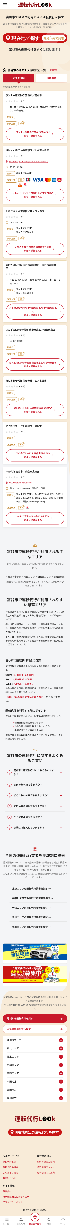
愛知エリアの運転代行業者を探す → (31, 917)
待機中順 (51, 78)
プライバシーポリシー (14, 1202)
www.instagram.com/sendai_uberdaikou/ (28, 161)
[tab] (35, 1018)
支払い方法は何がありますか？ (28, 806)
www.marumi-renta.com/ (20, 482)
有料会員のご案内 (46, 1172)
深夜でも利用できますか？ (25, 784)
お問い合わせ (9, 1178)
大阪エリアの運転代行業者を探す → (31, 907)
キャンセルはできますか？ (25, 816)
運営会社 (7, 1191)
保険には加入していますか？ (27, 827)
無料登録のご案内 (46, 1161)
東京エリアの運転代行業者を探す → (31, 888)
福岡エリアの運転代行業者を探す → (31, 927)
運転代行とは (9, 1161)
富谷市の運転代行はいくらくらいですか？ (31, 772)
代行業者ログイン (46, 1167)
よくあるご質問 (10, 1172)
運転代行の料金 (10, 1167)
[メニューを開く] (5, 4)
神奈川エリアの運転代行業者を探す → (32, 898)
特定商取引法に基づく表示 (16, 1196)
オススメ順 (19, 78)
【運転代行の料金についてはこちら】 (25, 697)
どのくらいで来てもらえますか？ (29, 795)
